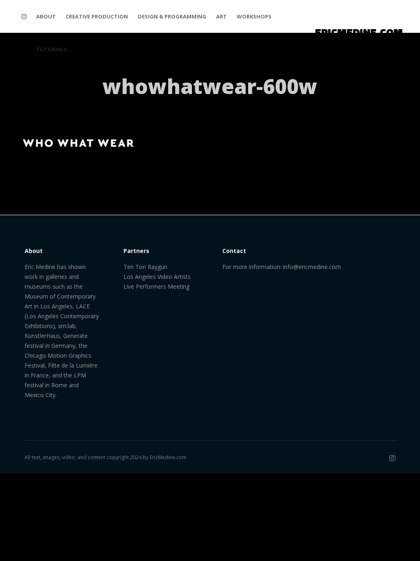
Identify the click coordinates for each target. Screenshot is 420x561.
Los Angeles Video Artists (157, 276)
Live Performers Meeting (156, 286)
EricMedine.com (168, 457)
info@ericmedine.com (312, 267)
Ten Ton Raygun (145, 267)
